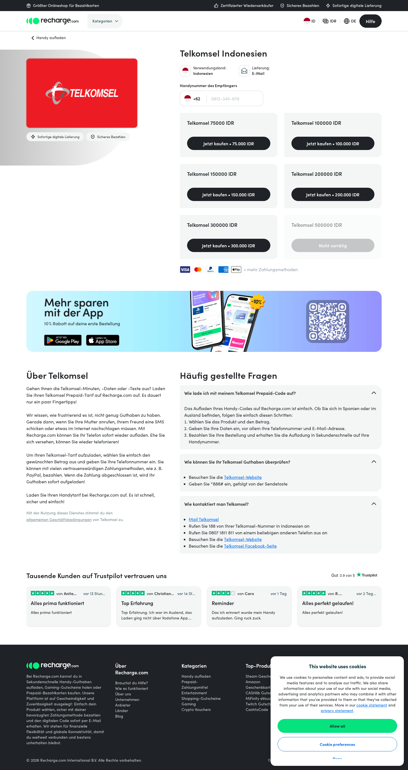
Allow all (337, 726)
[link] (63, 340)
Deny (337, 758)
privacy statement (337, 710)
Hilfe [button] (370, 21)
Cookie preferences (337, 744)
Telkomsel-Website (243, 477)
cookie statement (371, 705)
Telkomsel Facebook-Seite (250, 546)
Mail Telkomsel (204, 519)
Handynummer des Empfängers (208, 85)
